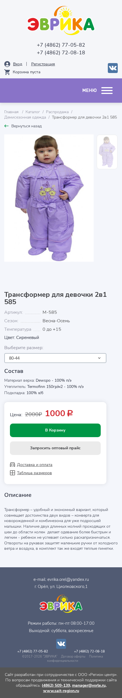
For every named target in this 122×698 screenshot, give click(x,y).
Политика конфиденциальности (75, 658)
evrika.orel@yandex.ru (68, 579)
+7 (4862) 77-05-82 (61, 45)
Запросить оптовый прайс (55, 448)
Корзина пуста (27, 72)
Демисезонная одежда (25, 117)
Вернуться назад (26, 126)
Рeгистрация (43, 64)
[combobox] (55, 358)
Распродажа (57, 112)
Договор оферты (73, 656)
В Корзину (55, 430)
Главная (12, 112)
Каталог (33, 112)
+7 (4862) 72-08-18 (61, 52)
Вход (17, 64)
